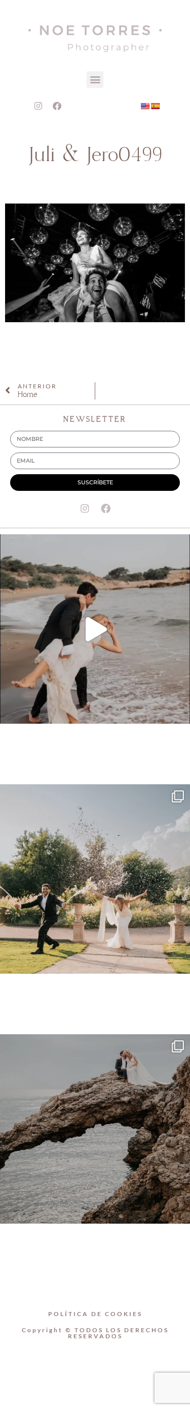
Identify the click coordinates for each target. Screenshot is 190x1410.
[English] (144, 106)
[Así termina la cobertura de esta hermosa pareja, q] (95, 1129)
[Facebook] (56, 106)
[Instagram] (38, 106)
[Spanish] (155, 106)
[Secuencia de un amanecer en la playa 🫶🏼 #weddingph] (95, 629)
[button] (95, 79)
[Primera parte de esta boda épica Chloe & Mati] (95, 879)
